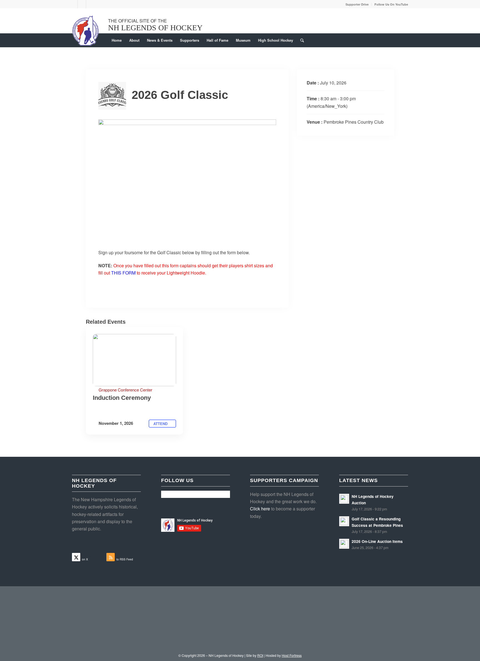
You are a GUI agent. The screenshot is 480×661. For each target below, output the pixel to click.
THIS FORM (123, 273)
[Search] (300, 40)
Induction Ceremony (122, 397)
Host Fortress (292, 655)
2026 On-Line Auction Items (377, 541)
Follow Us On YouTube (391, 4)
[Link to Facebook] (82, 4)
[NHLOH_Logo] (85, 30)
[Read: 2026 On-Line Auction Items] (344, 544)
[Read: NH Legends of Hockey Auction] (344, 499)
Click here (260, 508)
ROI (260, 655)
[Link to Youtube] (90, 4)
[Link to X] (73, 4)
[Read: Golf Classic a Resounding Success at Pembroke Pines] (344, 521)
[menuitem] (357, 4)
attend (161, 423)
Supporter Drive (357, 4)
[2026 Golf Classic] (134, 360)
